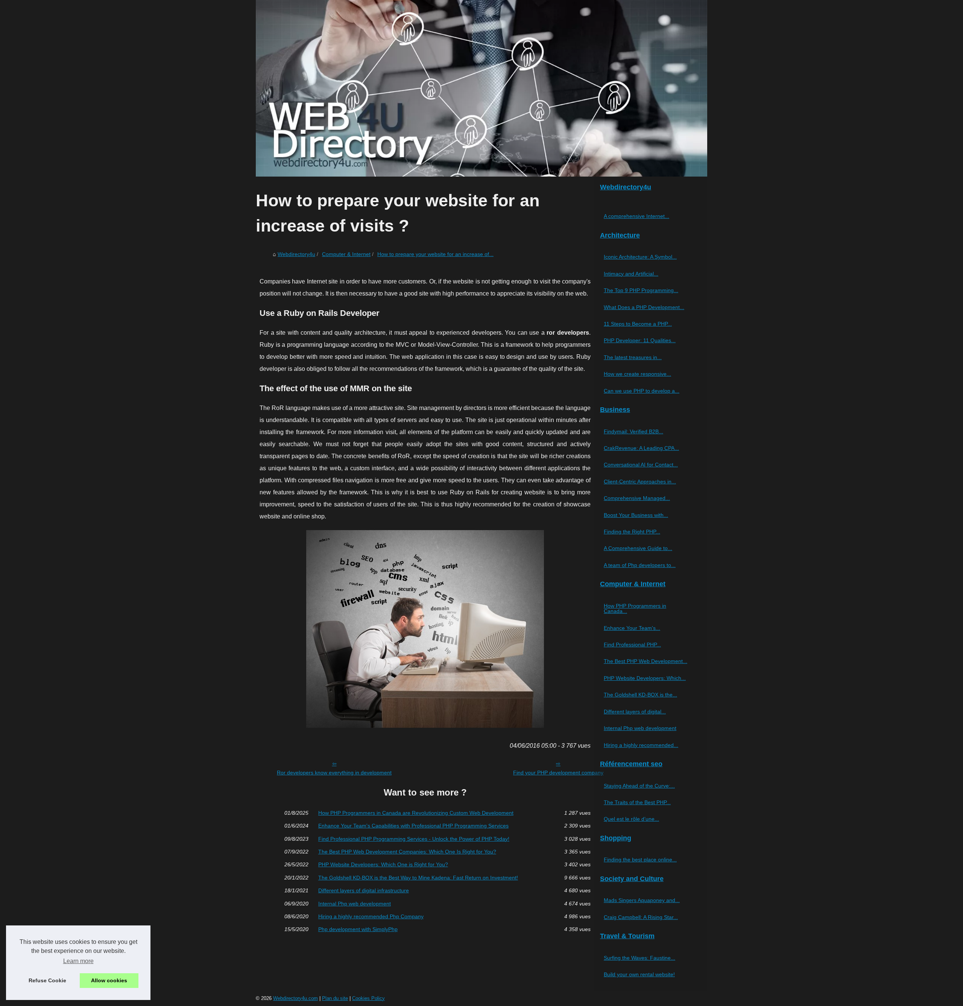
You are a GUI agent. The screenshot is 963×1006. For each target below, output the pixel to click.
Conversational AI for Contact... (641, 465)
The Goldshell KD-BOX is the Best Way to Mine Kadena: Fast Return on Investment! (418, 877)
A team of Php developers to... (640, 565)
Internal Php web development (354, 903)
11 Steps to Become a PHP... (638, 324)
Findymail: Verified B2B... (633, 431)
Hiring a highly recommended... (641, 745)
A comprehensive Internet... (636, 216)
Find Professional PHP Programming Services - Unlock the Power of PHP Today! (413, 838)
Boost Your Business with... (636, 515)
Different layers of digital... (635, 712)
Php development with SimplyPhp (358, 929)
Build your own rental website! (639, 974)
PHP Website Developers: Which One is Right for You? (383, 864)
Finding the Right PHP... (632, 532)
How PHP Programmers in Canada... (635, 608)
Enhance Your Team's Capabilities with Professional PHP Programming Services (413, 825)
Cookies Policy (368, 998)
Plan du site (335, 998)
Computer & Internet (346, 254)
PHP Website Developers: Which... (645, 678)
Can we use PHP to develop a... (641, 391)
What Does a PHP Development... (644, 307)
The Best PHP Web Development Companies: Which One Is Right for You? (407, 851)
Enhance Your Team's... (632, 628)
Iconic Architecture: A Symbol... (640, 257)
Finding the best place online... (640, 860)
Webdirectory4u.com (295, 998)
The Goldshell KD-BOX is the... (640, 695)
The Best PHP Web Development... (645, 661)
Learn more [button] (78, 961)
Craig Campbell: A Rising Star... (641, 917)
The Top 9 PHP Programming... (641, 290)
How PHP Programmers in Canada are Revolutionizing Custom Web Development (415, 812)
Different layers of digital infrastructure (363, 890)
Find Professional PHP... (632, 645)
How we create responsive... (637, 374)
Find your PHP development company (558, 773)
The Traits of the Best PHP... (637, 802)
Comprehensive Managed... (637, 498)
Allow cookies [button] (109, 980)
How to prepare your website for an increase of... (435, 254)
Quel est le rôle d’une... (631, 819)
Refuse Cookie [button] (47, 980)
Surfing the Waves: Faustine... (639, 958)
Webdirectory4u (296, 254)
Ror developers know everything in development (334, 773)
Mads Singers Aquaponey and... (642, 900)
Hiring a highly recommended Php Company (371, 916)
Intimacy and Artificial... (631, 274)
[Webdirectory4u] (481, 88)
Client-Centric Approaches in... (640, 482)
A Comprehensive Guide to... (638, 548)
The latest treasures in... (633, 357)
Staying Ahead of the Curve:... (639, 786)
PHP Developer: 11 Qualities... (640, 340)
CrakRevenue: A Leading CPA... (641, 448)
